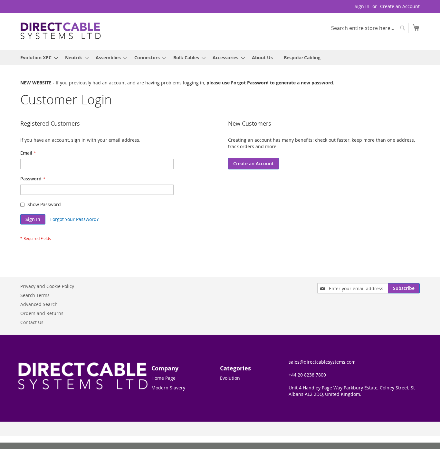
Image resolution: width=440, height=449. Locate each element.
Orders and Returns (41, 313)
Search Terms (35, 295)
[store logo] (60, 31)
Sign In (362, 6)
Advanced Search (39, 304)
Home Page (163, 378)
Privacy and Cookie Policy (47, 286)
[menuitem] (37, 57)
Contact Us (31, 322)
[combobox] (368, 28)
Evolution (230, 378)
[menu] (220, 57)
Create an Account (400, 6)
